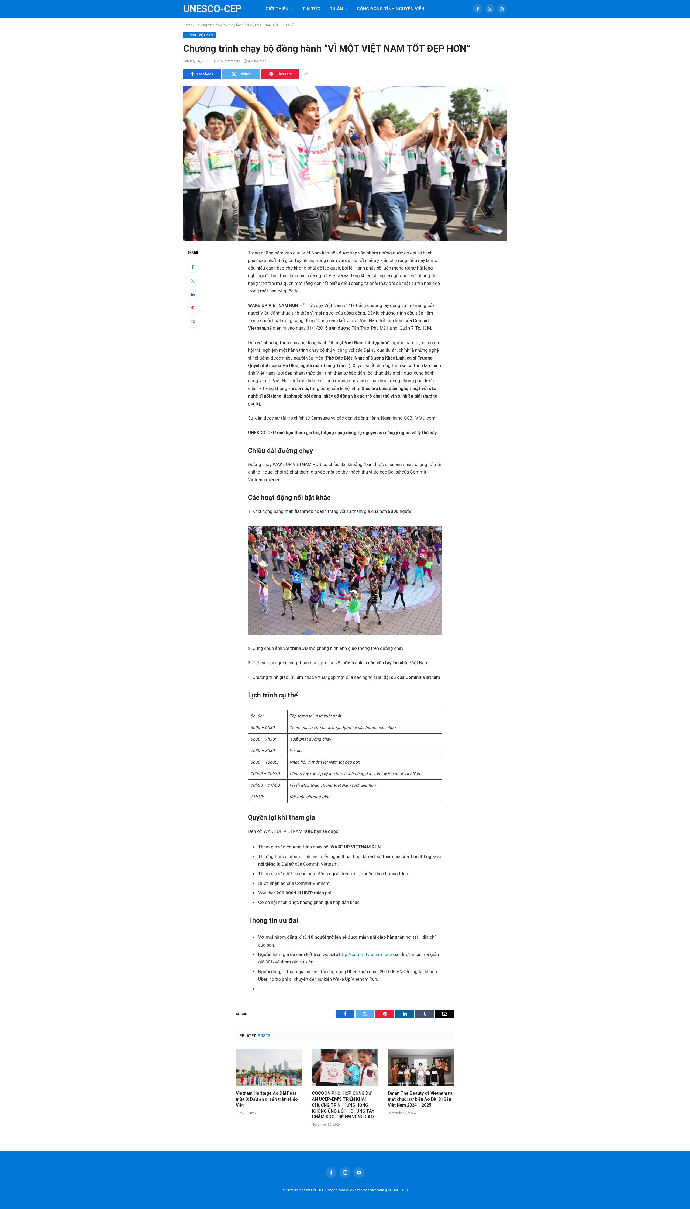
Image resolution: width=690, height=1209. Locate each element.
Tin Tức (311, 8)
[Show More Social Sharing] (306, 74)
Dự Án (336, 8)
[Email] (192, 322)
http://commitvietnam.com (366, 954)
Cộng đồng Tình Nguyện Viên (390, 8)
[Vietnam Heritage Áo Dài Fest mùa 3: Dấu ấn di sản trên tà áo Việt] (269, 1067)
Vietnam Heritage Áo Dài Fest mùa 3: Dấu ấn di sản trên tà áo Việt (267, 1099)
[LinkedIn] (192, 294)
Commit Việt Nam (199, 35)
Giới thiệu (276, 8)
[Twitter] (192, 280)
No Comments (229, 61)
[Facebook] (192, 267)
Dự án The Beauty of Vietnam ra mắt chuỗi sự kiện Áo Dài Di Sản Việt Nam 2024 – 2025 (420, 1099)
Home (187, 25)
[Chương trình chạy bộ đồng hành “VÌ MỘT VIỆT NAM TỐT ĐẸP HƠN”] (345, 163)
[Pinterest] (192, 308)
